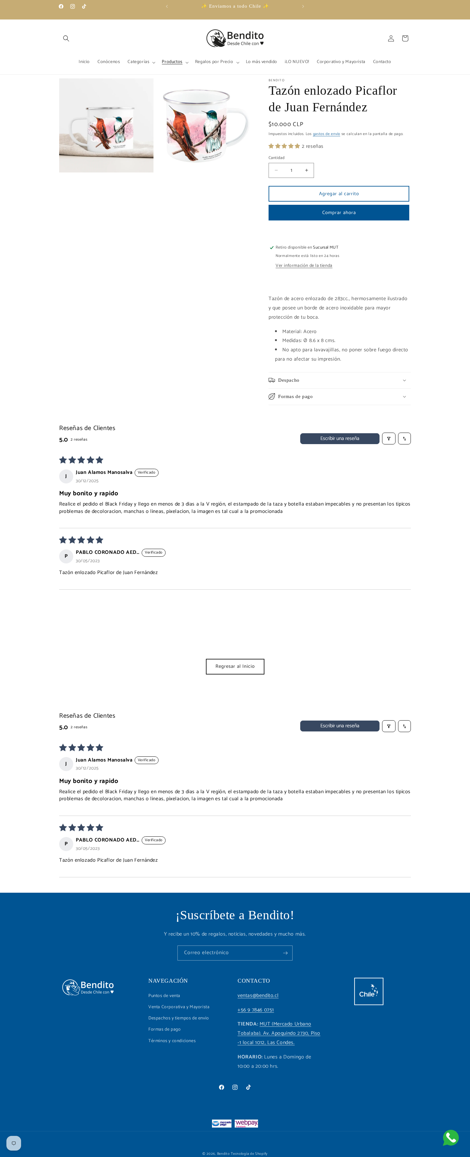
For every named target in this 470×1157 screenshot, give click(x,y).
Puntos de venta (164, 995)
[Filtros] (389, 438)
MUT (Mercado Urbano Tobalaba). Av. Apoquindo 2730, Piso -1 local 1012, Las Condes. (279, 1033)
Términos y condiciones (172, 1040)
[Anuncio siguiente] (303, 6)
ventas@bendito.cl (258, 995)
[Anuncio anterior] (167, 6)
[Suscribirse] (285, 953)
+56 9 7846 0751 (256, 1009)
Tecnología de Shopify (249, 1154)
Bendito (223, 1154)
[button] (66, 38)
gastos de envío (327, 134)
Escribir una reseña (339, 438)
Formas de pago (164, 1029)
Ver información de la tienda (304, 265)
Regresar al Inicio (235, 667)
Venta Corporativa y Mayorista (178, 1006)
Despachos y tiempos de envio (178, 1018)
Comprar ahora (339, 212)
